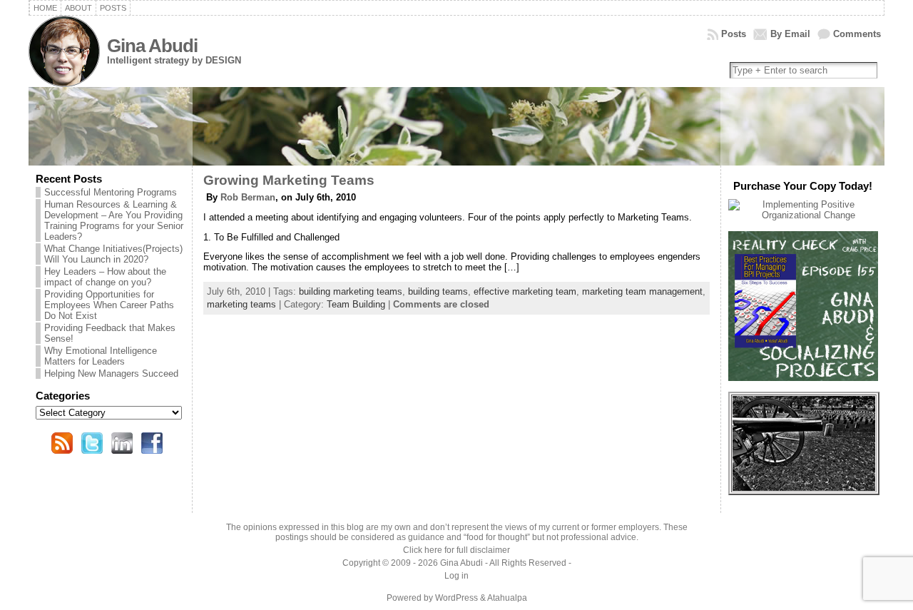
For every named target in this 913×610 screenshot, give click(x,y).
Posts (733, 34)
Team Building (356, 304)
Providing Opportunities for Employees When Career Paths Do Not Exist (109, 305)
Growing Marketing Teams (288, 180)
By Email (790, 34)
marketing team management (642, 291)
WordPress (456, 598)
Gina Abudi (152, 46)
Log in (456, 576)
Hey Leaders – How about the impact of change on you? (105, 277)
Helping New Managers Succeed (111, 373)
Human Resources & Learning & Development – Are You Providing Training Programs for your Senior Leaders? (113, 220)
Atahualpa (507, 598)
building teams (438, 291)
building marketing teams (350, 291)
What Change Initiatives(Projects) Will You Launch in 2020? (113, 254)
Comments (857, 34)
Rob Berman (247, 197)
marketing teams (241, 304)
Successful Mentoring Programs (110, 192)
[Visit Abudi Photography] (804, 487)
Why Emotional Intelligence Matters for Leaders (100, 356)
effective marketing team (525, 291)
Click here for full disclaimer (456, 550)
